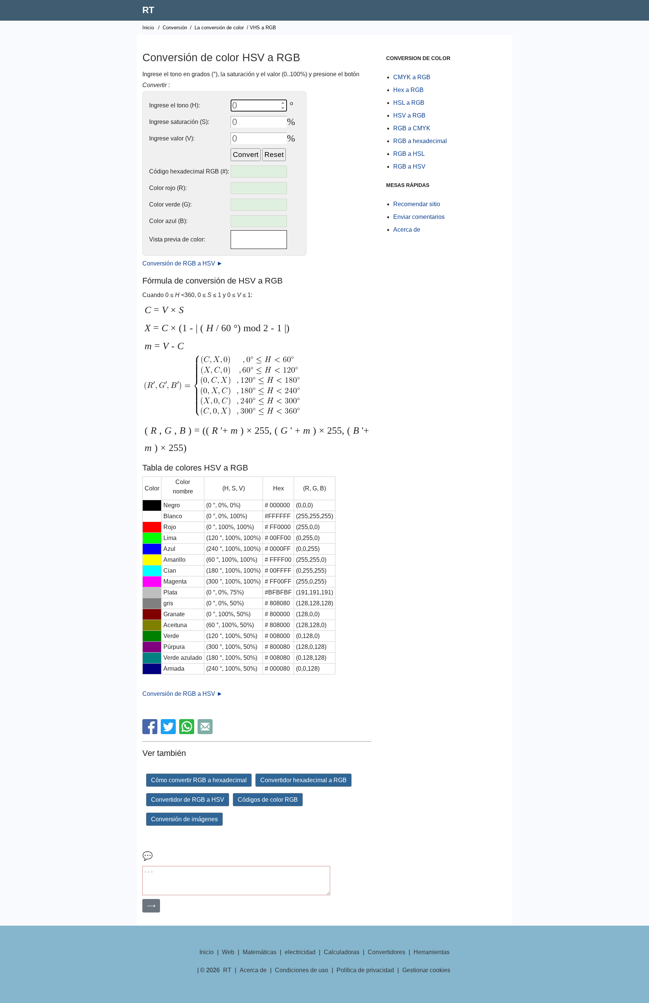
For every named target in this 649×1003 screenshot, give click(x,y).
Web (228, 952)
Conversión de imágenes (184, 819)
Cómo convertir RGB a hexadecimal (199, 780)
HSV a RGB (409, 115)
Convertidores (386, 952)
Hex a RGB (408, 90)
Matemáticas (259, 952)
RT (148, 10)
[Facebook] (150, 732)
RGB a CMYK (411, 128)
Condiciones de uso (301, 970)
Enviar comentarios (419, 217)
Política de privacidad (365, 970)
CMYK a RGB (411, 77)
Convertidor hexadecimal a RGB (303, 780)
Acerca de (406, 229)
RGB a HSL (409, 154)
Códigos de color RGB (268, 799)
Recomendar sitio (416, 204)
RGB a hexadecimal (420, 141)
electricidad (300, 952)
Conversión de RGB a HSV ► (182, 263)
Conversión (175, 27)
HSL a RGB (408, 103)
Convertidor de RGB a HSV (187, 799)
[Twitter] (169, 732)
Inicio (148, 27)
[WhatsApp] (187, 732)
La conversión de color (219, 27)
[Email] (206, 732)
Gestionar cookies (426, 970)
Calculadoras (341, 952)
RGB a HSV (409, 166)
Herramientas (432, 952)
